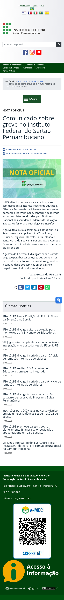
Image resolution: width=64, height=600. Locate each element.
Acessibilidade (24, 5)
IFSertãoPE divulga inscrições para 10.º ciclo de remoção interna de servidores (31, 357)
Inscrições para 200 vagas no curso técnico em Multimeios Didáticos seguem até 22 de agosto (30, 414)
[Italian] (35, 13)
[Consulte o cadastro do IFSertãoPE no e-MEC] (32, 531)
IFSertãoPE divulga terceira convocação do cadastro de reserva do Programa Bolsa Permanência (30, 397)
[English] (24, 13)
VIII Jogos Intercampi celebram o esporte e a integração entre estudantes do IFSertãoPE (31, 344)
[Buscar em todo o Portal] (58, 44)
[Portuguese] (32, 8)
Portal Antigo (9, 70)
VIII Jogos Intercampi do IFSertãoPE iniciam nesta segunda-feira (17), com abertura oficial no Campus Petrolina (32, 446)
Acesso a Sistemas (35, 64)
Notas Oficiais (37, 81)
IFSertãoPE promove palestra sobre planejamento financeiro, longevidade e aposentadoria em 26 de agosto (28, 429)
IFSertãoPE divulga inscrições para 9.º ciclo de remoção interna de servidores (32, 383)
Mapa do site (38, 5)
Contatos (27, 67)
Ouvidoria (40, 67)
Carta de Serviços (11, 67)
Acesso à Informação (13, 64)
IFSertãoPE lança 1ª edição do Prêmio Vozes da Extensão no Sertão (31, 318)
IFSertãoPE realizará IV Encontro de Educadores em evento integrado (25, 370)
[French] (30, 13)
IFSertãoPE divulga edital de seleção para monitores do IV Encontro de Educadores (29, 331)
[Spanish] (47, 13)
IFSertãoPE (23, 81)
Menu (34, 99)
